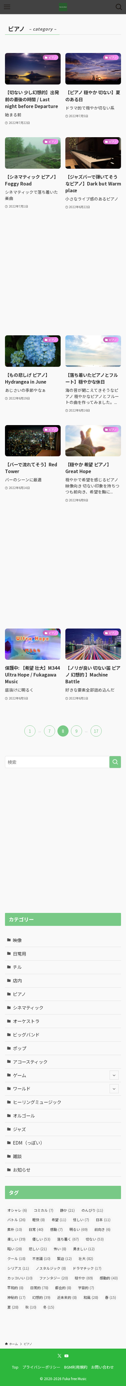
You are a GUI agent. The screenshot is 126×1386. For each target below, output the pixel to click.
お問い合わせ (102, 1367)
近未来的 (67, 1297)
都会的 (63, 1287)
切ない (95, 1239)
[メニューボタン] (7, 7)
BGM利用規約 (75, 1367)
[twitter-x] (59, 1356)
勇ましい (84, 1248)
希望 (59, 1219)
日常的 (39, 1287)
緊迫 (64, 1258)
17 (96, 731)
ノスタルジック (51, 1268)
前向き (102, 1229)
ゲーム (19, 1075)
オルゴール (24, 1115)
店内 (17, 980)
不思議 (41, 1258)
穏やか (84, 1278)
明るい (78, 1229)
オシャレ (17, 1210)
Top (15, 1367)
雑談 (17, 1156)
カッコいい (20, 1278)
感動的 (109, 1278)
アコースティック (30, 1061)
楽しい (16, 1239)
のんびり (92, 1210)
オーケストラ (26, 1021)
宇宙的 (86, 1287)
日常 (36, 1229)
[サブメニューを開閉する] (114, 1075)
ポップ (19, 1048)
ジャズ (19, 1129)
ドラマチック (87, 1268)
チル (17, 967)
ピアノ (19, 994)
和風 (91, 1297)
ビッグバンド (26, 1034)
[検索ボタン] (119, 7)
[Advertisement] (63, 273)
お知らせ (21, 1169)
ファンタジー (53, 1278)
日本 (103, 1219)
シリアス (18, 1268)
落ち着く (68, 1239)
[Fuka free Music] (63, 7)
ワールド (21, 1088)
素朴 (14, 1229)
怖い (60, 1248)
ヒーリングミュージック (37, 1102)
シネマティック (28, 1007)
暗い (14, 1248)
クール (16, 1258)
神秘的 (16, 1297)
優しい (41, 1239)
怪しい (81, 1219)
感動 (56, 1229)
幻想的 (41, 1297)
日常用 (19, 953)
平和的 (15, 1287)
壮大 (86, 1258)
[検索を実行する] (115, 762)
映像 (17, 940)
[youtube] (66, 1356)
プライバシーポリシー (41, 1367)
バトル (16, 1219)
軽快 (38, 1219)
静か (67, 1210)
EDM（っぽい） (29, 1142)
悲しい (38, 1248)
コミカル (43, 1210)
